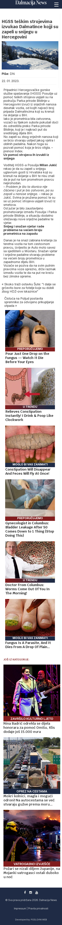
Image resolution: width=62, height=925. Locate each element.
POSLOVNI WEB (39, 919)
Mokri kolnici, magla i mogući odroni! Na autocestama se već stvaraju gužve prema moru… (29, 800)
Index (18, 151)
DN (12, 74)
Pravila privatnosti (38, 908)
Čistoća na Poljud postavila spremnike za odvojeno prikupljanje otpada (29, 302)
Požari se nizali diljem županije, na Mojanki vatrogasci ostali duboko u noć (31, 872)
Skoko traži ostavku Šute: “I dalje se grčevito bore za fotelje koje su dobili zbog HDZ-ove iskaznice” (29, 287)
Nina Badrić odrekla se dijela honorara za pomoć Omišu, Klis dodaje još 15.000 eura (29, 727)
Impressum (20, 908)
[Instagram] (31, 892)
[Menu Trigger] (56, 4)
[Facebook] (25, 892)
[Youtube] (37, 892)
